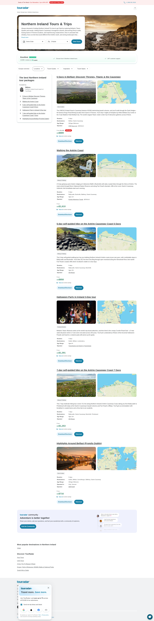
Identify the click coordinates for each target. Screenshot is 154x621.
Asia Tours (20, 557)
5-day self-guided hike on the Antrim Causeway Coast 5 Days (33, 106)
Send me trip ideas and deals (33, 604)
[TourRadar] (23, 8)
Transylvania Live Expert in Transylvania (80, 346)
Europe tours (24, 12)
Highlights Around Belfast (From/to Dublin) (35, 119)
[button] (97, 136)
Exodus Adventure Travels (76, 199)
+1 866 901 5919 (131, 2)
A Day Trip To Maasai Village (26, 564)
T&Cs (39, 615)
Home (18, 12)
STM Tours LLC (73, 126)
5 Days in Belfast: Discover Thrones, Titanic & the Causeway (33, 97)
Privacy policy (45, 615)
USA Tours (20, 560)
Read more (24, 37)
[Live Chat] (150, 617)
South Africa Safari (23, 570)
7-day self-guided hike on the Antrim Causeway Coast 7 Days (33, 114)
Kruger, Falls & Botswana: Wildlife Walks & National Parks (35, 567)
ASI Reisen (72, 272)
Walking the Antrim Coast (30, 101)
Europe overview (24, 68)
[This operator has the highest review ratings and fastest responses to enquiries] (81, 126)
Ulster (19, 548)
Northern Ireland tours (33, 12)
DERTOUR (72, 486)
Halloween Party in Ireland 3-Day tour (34, 110)
